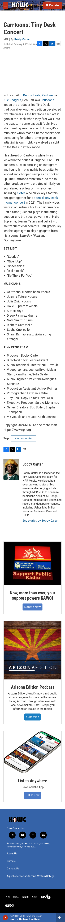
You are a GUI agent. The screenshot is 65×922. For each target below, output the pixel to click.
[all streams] (60, 917)
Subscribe (32, 717)
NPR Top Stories (24, 438)
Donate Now (32, 607)
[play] (5, 917)
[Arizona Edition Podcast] (32, 650)
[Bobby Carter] (11, 469)
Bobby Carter (22, 39)
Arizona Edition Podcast (32, 687)
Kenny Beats (32, 95)
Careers (11, 861)
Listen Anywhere (32, 780)
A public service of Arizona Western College (30, 876)
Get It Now (32, 795)
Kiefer (21, 193)
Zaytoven (48, 95)
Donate (54, 5)
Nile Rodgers (12, 100)
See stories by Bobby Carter (41, 520)
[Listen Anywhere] (32, 752)
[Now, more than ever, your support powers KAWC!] (32, 563)
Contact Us (13, 868)
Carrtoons (47, 100)
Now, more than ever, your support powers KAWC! (32, 595)
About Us (12, 853)
